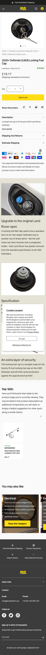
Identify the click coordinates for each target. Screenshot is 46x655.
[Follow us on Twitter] (11, 615)
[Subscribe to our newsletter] (43, 637)
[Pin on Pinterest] (30, 107)
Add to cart (23, 97)
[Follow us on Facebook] (4, 615)
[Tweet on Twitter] (36, 107)
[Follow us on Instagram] (18, 615)
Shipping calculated (10, 77)
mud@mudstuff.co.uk (10, 600)
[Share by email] (42, 107)
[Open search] (36, 8)
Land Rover (6, 68)
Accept (22, 338)
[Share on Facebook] (24, 107)
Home (4, 51)
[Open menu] (3, 8)
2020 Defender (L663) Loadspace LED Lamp (12, 452)
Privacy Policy (33, 331)
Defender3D (9, 448)
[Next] (41, 416)
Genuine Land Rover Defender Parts (23, 51)
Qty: (3, 88)
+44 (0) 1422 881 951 (31, 600)
